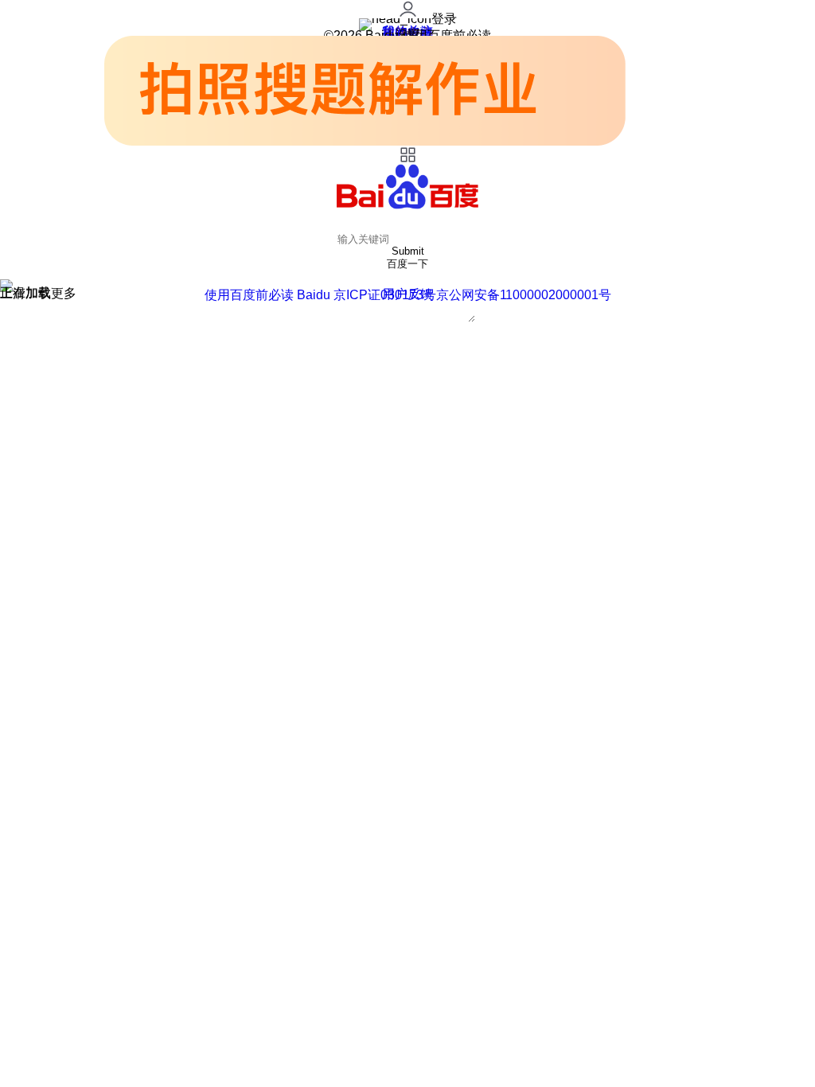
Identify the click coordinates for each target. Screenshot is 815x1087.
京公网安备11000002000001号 (523, 295)
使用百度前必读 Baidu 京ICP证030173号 (320, 295)
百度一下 (407, 264)
